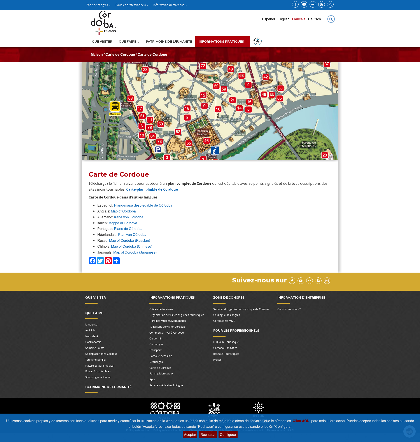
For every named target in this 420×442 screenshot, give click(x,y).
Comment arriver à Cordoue (166, 332)
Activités (90, 330)
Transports (156, 350)
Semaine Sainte (94, 348)
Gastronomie (93, 342)
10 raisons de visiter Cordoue (167, 326)
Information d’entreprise (169, 5)
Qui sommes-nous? (289, 309)
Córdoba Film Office (225, 348)
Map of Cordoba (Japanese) (135, 252)
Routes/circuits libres (98, 371)
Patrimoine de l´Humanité (169, 41)
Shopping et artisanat (98, 377)
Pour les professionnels (131, 5)
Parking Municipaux (161, 373)
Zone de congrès (97, 5)
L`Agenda (91, 324)
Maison (97, 54)
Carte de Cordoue (120, 54)
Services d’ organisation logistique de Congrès (241, 309)
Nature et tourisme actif (99, 365)
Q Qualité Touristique (226, 342)
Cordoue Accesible (160, 356)
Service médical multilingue (166, 385)
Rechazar (207, 434)
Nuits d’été (91, 336)
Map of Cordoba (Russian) (129, 240)
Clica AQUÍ (302, 420)
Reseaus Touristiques (226, 353)
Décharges (156, 362)
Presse (217, 359)
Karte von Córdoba (128, 216)
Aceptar (190, 434)
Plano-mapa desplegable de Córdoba (143, 205)
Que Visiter (102, 41)
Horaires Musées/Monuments (167, 320)
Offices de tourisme (161, 309)
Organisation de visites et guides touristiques (176, 315)
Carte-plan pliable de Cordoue (152, 189)
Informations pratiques (222, 41)
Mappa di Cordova (122, 222)
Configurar (228, 434)
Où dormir (155, 338)
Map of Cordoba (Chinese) (131, 246)
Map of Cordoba (123, 211)
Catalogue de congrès (226, 315)
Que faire (128, 41)
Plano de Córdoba (128, 228)
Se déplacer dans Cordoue (101, 353)
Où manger (156, 344)
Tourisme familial (95, 359)
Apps (152, 379)
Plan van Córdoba (132, 234)
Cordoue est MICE (224, 320)
